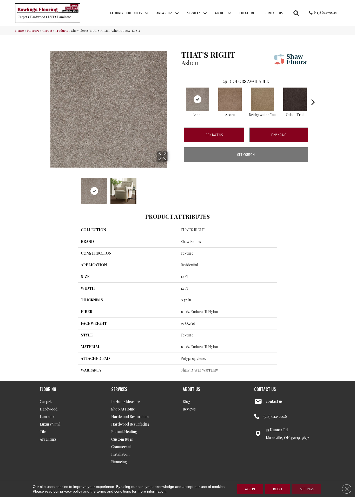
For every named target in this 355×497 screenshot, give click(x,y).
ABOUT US (191, 389)
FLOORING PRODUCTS (126, 13)
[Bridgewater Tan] (262, 99)
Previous (47, 188)
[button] (146, 13)
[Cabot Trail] (295, 99)
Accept (250, 489)
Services (194, 13)
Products (61, 30)
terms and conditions (114, 491)
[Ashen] (198, 99)
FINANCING (278, 134)
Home (19, 30)
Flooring (33, 30)
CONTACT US (265, 389)
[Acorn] (230, 99)
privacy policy (71, 491)
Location (246, 13)
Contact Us (274, 13)
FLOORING (48, 389)
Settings (306, 489)
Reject (277, 489)
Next (171, 188)
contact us (274, 401)
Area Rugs (164, 13)
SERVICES (119, 389)
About (220, 13)
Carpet (47, 30)
